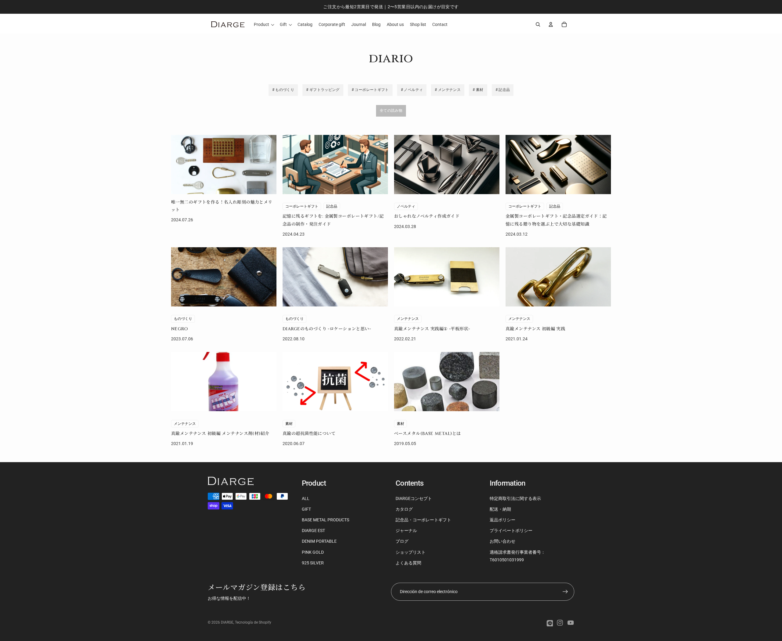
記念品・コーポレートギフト (423, 519)
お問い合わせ (502, 541)
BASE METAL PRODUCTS (325, 519)
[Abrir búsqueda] (538, 24)
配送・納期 (500, 509)
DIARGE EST (313, 530)
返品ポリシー (502, 519)
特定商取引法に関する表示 (515, 498)
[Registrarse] (565, 591)
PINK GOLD (313, 552)
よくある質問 (408, 562)
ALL (305, 498)
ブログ (402, 541)
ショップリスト (411, 552)
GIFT (306, 509)
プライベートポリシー (511, 530)
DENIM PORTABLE (319, 541)
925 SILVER (313, 562)
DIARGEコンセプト (414, 498)
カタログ (404, 509)
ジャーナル (406, 530)
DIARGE (227, 622)
